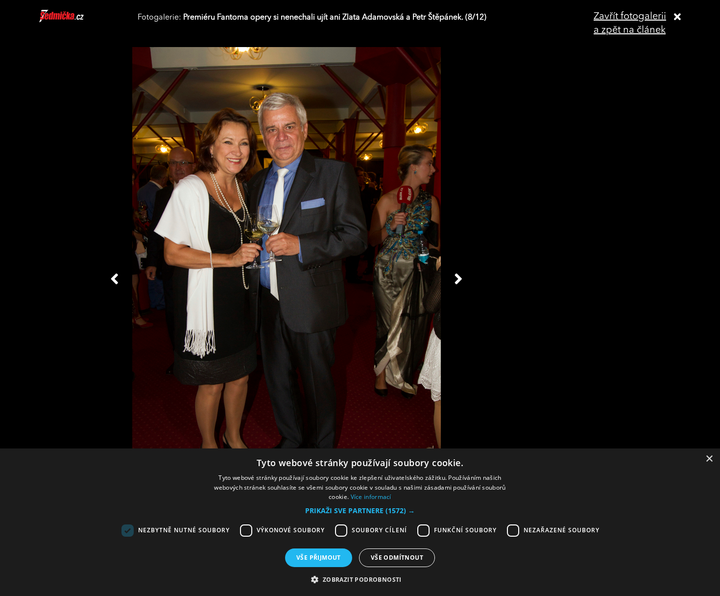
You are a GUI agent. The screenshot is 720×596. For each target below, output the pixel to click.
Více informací (371, 497)
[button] (360, 511)
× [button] (709, 459)
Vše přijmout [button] (318, 557)
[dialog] (360, 522)
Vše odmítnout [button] (397, 557)
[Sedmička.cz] (73, 21)
